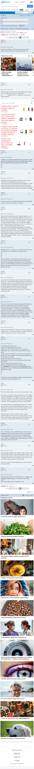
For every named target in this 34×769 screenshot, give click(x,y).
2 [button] (16, 37)
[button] (10, 37)
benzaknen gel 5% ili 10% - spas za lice (8, 31)
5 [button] (22, 37)
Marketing (17, 753)
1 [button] (14, 37)
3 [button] (18, 37)
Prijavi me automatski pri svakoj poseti (9, 25)
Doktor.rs (22, 763)
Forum (21, 10)
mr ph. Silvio (12, 32)
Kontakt (27, 10)
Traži (30, 6)
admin (21, 32)
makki (2, 383)
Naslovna (3, 10)
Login (16, 2)
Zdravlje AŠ (15, 10)
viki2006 (3, 207)
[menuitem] (4, 16)
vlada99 (7, 32)
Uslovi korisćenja (17, 750)
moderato (18, 32)
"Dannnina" (3, 171)
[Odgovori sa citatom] (29, 42)
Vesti (8, 10)
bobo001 (3, 40)
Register (22, 2)
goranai (25, 32)
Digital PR (17, 757)
